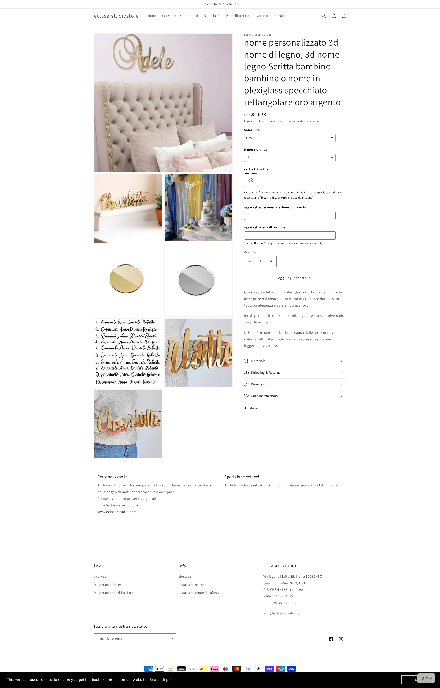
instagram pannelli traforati (114, 593)
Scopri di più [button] (160, 680)
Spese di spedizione (279, 121)
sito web (100, 577)
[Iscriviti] (171, 638)
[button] (171, 15)
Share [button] (253, 408)
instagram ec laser (107, 585)
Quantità (250, 252)
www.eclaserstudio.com (117, 511)
